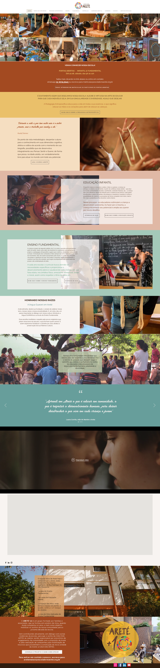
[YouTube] (129, 665)
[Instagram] (11, 563)
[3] (82, 379)
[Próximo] (152, 359)
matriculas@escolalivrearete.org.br (98, 82)
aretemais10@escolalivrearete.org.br (42, 660)
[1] (77, 379)
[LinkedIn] (9, 563)
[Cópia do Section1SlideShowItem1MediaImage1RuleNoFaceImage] (81, 421)
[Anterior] (7, 359)
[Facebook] (6, 563)
